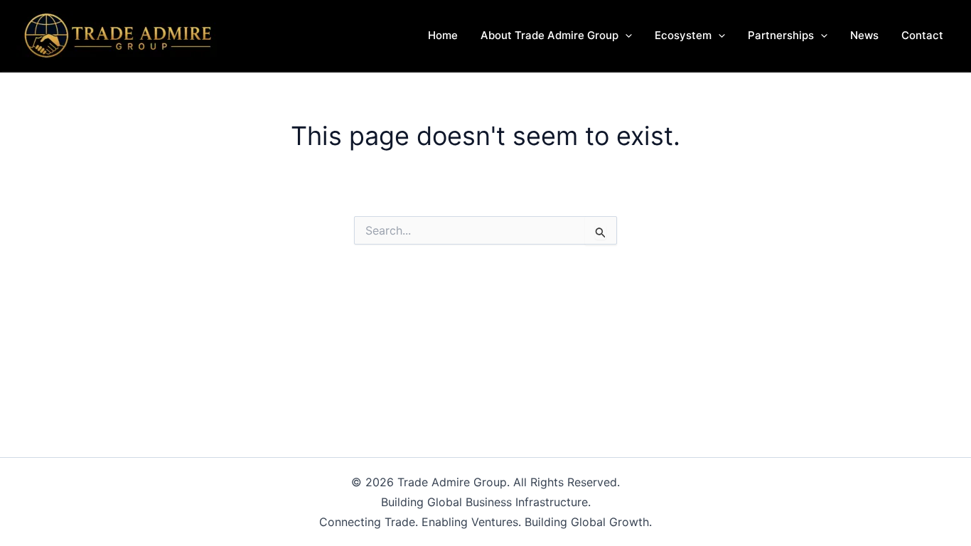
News (864, 35)
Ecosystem (683, 35)
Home (443, 35)
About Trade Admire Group (549, 35)
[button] (625, 35)
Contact (922, 35)
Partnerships (781, 35)
